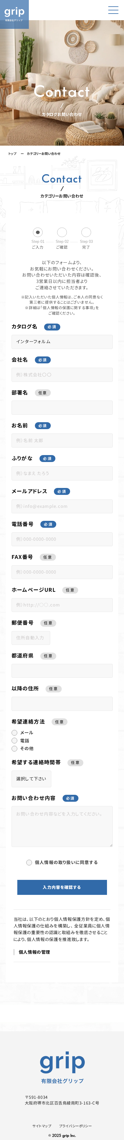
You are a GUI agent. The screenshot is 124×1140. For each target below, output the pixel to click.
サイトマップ (41, 1126)
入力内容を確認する (62, 887)
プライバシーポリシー (75, 1126)
